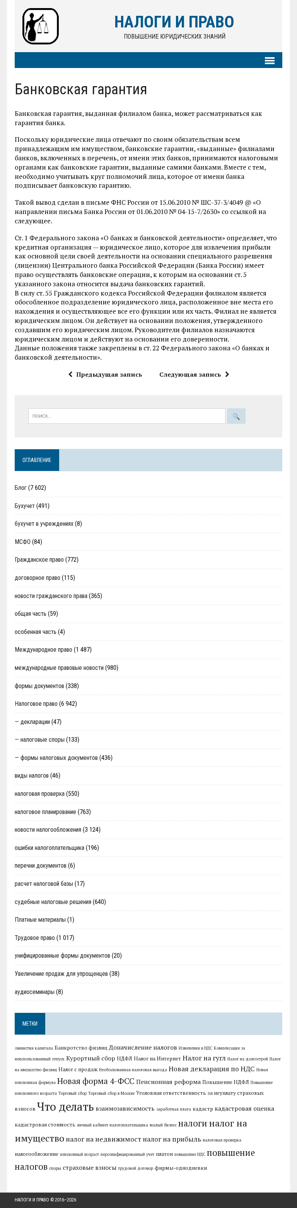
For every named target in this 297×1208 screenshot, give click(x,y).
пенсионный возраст (79, 1154)
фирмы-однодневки (181, 1167)
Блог (21, 487)
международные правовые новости (59, 667)
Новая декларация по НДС (212, 1068)
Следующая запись (190, 374)
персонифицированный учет (127, 1154)
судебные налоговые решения (53, 902)
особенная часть (35, 631)
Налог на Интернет (157, 1058)
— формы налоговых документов (56, 757)
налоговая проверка (40, 793)
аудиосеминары (35, 992)
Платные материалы (40, 919)
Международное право (43, 649)
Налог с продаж (77, 1069)
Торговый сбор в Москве (111, 1093)
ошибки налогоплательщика (49, 847)
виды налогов (32, 775)
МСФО (23, 541)
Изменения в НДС (195, 1048)
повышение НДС (189, 1154)
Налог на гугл (204, 1057)
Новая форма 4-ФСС (96, 1080)
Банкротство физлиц (81, 1047)
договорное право (37, 577)
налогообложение (36, 1153)
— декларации (32, 721)
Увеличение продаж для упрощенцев (61, 973)
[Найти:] (127, 415)
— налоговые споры (40, 739)
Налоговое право (36, 703)
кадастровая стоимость (45, 1124)
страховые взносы (89, 1167)
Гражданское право (39, 559)
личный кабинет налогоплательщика (112, 1125)
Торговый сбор (72, 1093)
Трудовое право (35, 937)
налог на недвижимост (103, 1139)
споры (55, 1168)
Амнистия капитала (34, 1048)
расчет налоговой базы (44, 883)
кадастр (203, 1108)
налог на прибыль (172, 1139)
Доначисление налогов (143, 1047)
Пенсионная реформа (168, 1081)
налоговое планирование (45, 812)
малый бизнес (163, 1125)
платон (164, 1153)
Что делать (65, 1106)
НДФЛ (124, 1058)
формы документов (39, 686)
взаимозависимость (125, 1108)
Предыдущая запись (109, 374)
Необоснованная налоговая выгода (133, 1069)
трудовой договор (135, 1168)
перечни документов (41, 865)
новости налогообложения (48, 829)
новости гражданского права (51, 596)
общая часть (30, 613)
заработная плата (173, 1109)
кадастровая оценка (244, 1108)
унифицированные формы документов (62, 955)
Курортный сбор (90, 1058)
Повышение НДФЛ (225, 1082)
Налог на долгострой (247, 1059)
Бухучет (25, 506)
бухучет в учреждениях (44, 523)
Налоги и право (32, 1200)
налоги (192, 1123)
